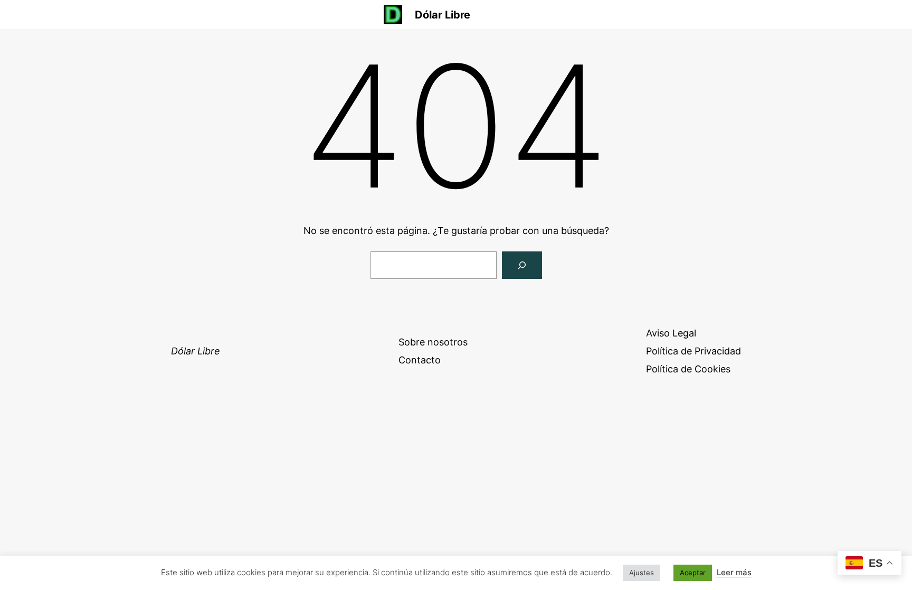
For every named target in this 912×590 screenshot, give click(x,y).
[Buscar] (522, 265)
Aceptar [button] (693, 572)
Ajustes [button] (641, 572)
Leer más (734, 572)
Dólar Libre (442, 14)
